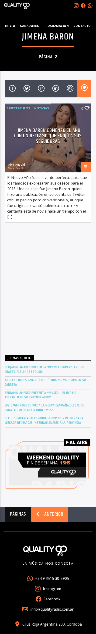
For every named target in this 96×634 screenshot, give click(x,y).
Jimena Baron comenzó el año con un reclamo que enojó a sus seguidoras (48, 136)
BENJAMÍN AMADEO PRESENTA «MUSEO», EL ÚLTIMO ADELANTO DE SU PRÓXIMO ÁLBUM (41, 395)
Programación (56, 26)
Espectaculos (18, 108)
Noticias (41, 108)
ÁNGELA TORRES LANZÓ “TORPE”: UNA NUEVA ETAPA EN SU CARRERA (45, 382)
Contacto (82, 26)
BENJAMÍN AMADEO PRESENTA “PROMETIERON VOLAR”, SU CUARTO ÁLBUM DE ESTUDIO (44, 369)
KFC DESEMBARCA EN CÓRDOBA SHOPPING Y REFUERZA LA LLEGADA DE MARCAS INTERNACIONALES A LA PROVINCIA (44, 420)
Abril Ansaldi (17, 164)
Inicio (10, 26)
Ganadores (29, 26)
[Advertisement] (48, 290)
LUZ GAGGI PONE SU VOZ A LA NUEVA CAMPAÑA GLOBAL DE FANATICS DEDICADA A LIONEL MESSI (44, 407)
